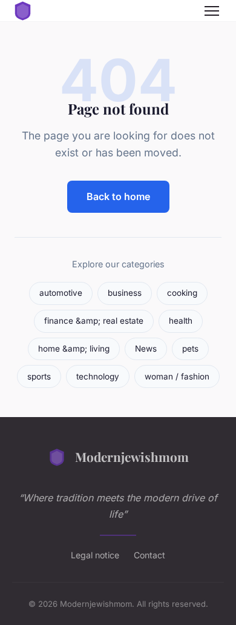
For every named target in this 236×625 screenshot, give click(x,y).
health (180, 321)
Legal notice (95, 555)
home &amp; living (74, 348)
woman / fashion (177, 376)
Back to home (118, 196)
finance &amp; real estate (93, 321)
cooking (182, 293)
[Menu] (212, 11)
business (125, 293)
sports (39, 376)
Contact (149, 555)
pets (190, 348)
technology (97, 376)
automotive (60, 293)
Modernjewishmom (132, 456)
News (146, 348)
